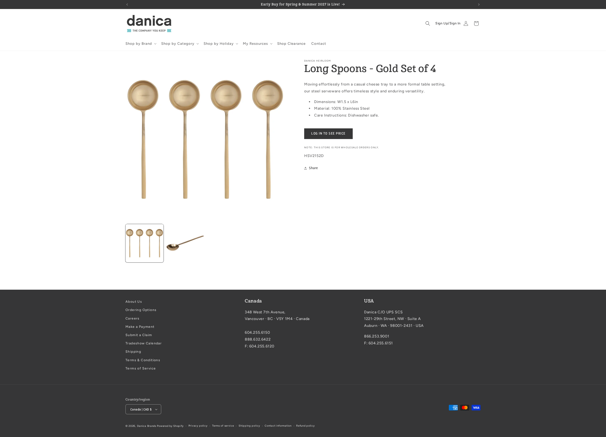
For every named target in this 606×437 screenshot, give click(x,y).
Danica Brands (146, 426)
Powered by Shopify (170, 426)
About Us (133, 302)
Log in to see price (328, 133)
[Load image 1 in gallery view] (144, 243)
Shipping (133, 352)
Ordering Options (140, 310)
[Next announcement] (479, 4)
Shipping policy (249, 425)
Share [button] (313, 168)
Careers (132, 318)
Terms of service (223, 425)
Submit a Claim (138, 335)
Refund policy (305, 425)
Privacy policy (198, 425)
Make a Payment (140, 327)
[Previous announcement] (127, 4)
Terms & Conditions (142, 360)
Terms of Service (140, 368)
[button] (140, 44)
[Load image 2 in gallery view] (185, 243)
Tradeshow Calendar (143, 343)
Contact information (278, 425)
